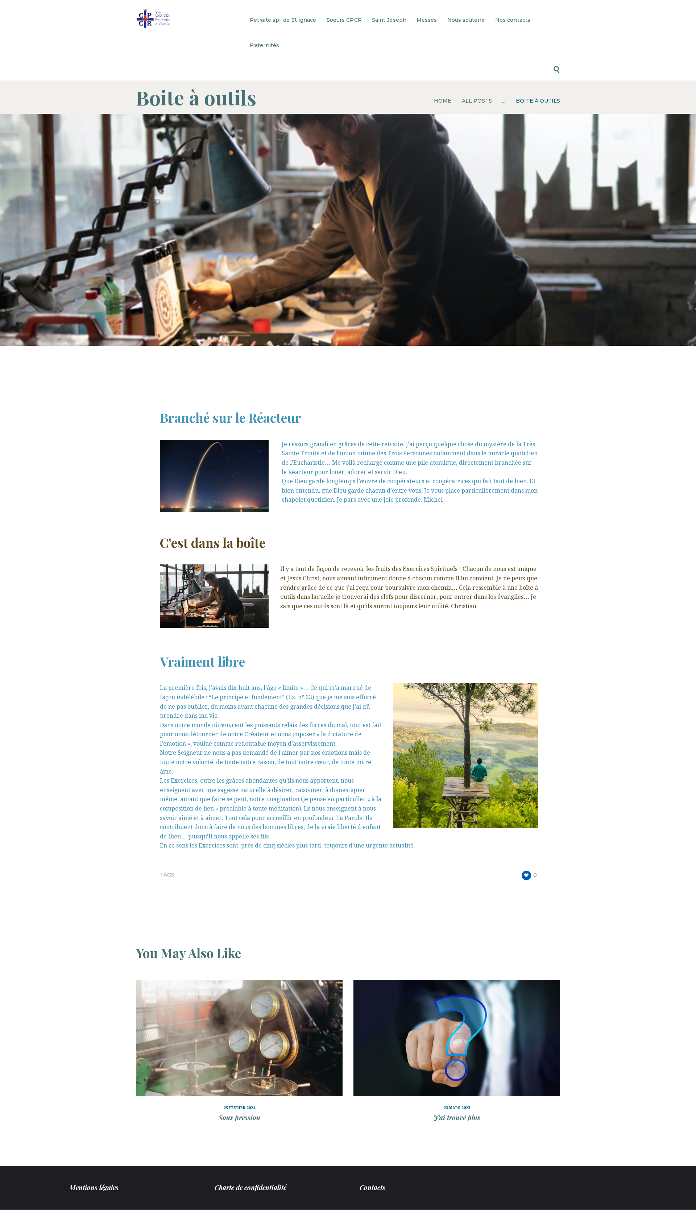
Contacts (372, 1187)
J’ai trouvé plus (457, 1117)
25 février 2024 (239, 1108)
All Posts (477, 101)
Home (442, 101)
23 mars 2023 (457, 1108)
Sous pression (239, 1117)
